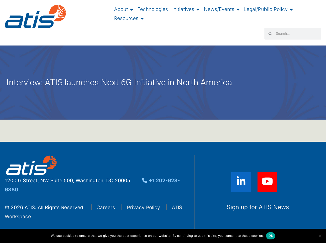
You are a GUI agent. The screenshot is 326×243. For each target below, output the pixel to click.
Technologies (152, 9)
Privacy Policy (143, 207)
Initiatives (183, 9)
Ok (270, 236)
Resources (126, 18)
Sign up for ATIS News (258, 207)
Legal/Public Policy (266, 9)
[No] (320, 235)
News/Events (219, 9)
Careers (105, 207)
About (121, 9)
